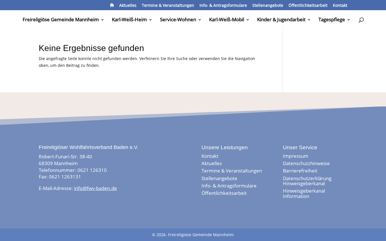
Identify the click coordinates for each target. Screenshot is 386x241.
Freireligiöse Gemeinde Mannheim (61, 20)
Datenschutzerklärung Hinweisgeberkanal (307, 181)
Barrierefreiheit (300, 170)
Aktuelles (127, 5)
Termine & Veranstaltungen (168, 5)
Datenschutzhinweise (306, 163)
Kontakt (340, 5)
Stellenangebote (267, 5)
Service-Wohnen (178, 20)
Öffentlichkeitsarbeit (308, 5)
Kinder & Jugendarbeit (281, 20)
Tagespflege (331, 20)
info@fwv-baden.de (95, 188)
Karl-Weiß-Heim (129, 20)
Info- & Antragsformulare (223, 5)
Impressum (295, 156)
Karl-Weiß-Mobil (226, 20)
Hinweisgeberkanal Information (304, 193)
